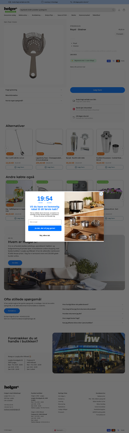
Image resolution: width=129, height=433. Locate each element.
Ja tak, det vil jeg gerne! (45, 228)
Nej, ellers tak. (45, 235)
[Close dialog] (101, 194)
